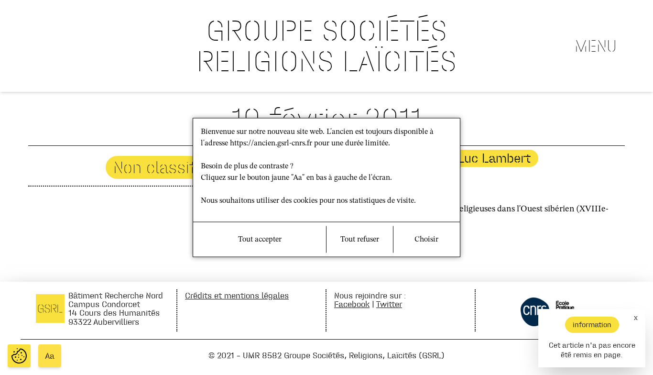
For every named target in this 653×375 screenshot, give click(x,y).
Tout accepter (260, 239)
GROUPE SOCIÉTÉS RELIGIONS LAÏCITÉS (326, 45)
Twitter (389, 304)
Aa (49, 356)
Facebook (352, 304)
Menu (596, 45)
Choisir (426, 239)
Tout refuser (359, 239)
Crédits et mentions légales (237, 295)
